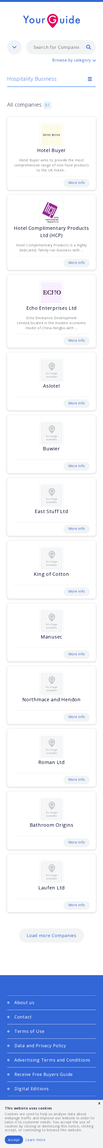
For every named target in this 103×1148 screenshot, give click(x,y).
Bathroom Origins (52, 825)
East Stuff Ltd (51, 511)
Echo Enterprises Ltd (51, 308)
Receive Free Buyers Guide (43, 1074)
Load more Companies (51, 935)
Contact (23, 1017)
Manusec (51, 636)
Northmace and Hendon (51, 699)
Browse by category (71, 60)
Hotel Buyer (51, 150)
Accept (14, 1139)
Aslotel (51, 386)
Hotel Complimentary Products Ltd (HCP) (51, 231)
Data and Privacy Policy (40, 1045)
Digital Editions (31, 1088)
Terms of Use (29, 1031)
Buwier (51, 448)
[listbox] (14, 47)
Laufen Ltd (51, 887)
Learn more (35, 1139)
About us (24, 1002)
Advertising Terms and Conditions (52, 1060)
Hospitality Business (32, 78)
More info (76, 182)
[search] (88, 46)
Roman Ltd (51, 762)
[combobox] (61, 47)
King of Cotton (51, 574)
